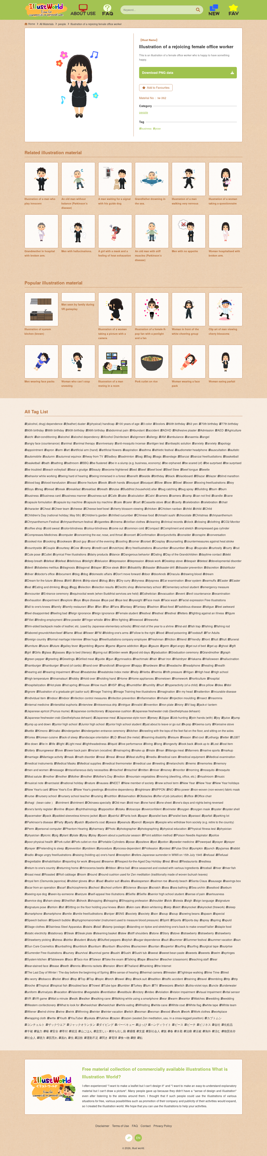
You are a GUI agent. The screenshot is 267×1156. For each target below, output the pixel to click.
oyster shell (232, 809)
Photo (112, 829)
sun (238, 940)
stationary (56, 933)
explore (67, 600)
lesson (187, 737)
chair (224, 502)
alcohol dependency (86, 437)
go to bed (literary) (80, 652)
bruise (115, 489)
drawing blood (192, 574)
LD (115, 737)
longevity (171, 744)
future (44, 646)
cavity (178, 502)
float (79, 633)
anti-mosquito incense (131, 443)
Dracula (174, 574)
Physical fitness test (203, 829)
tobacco (46, 979)
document (64, 574)
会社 (217, 1024)
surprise (227, 946)
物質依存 (230, 1031)
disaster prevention (190, 567)
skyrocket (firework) (212, 907)
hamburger (34, 665)
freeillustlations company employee (124, 639)
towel (120, 979)
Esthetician (149, 593)
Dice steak (112, 567)
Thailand (132, 966)
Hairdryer (181, 659)
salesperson (141, 881)
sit (62, 907)
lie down (32, 744)
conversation (217, 535)
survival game (100, 953)
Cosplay (159, 541)
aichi (30, 437)
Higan (190, 672)
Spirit (165, 920)
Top (82, 979)
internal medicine (38, 704)
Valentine (77, 992)
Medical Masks (66, 763)
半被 (30, 1031)
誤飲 (80, 1038)
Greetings (68, 659)
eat (29, 587)
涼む (217, 1031)
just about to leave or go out (162, 724)
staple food (224, 927)
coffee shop (34, 528)
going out (101, 652)
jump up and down (39, 724)
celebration (192, 502)
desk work (154, 561)
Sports (177, 920)
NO (171, 789)
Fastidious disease (189, 606)
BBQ (85, 463)
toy (130, 979)
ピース (179, 1024)
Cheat (46, 509)
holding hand (107, 678)
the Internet (164, 966)
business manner (75, 495)
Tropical (44, 985)
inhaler (163, 698)
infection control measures (90, 698)
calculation (137, 495)
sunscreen (140, 946)
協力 (39, 1031)
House (85, 685)
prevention (74, 848)
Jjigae (165, 718)
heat (76, 672)
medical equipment (192, 757)
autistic (234, 450)
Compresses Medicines (42, 535)
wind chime (47, 1011)
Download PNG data (157, 72)
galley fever (70, 646)
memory (221, 763)
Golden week (119, 652)
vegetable (93, 992)
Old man (120, 802)
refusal (210, 855)
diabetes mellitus (48, 567)
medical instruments (40, 763)
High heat (203, 672)
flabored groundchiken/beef (44, 633)
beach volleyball (55, 469)
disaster (150, 567)
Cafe (114, 495)
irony (180, 704)
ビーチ (191, 1024)
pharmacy (98, 829)
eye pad (109, 600)
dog (77, 574)
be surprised (214, 463)
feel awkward (225, 606)
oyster (217, 809)
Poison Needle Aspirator (192, 835)
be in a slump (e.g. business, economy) (136, 463)
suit (166, 940)
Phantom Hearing (76, 829)
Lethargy (213, 737)
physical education (174, 829)
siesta (179, 900)
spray (205, 920)
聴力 (42, 1038)
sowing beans (191, 913)
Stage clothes (36, 927)
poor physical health (40, 842)
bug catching (169, 489)
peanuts (125, 822)
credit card (101, 548)
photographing (149, 829)
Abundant (138, 430)
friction (171, 639)
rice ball (125, 868)
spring (217, 920)
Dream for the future (39, 580)
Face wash (170, 600)
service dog (34, 900)
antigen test (156, 443)
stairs (88, 927)
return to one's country (41, 868)
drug (105, 580)
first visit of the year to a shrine (154, 626)
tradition (155, 979)
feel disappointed (38, 613)
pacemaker (34, 815)
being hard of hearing (74, 476)
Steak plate (85, 933)
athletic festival (164, 450)
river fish (230, 868)
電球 (114, 1038)
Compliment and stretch (178, 528)
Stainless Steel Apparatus (65, 927)
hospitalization (36, 685)
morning (194, 770)
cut (237, 548)
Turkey (137, 985)
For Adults (213, 633)
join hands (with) (202, 718)
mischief (117, 770)
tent (121, 966)
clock (190, 522)
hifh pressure (173, 672)
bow (169, 482)
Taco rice (82, 959)
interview (87, 704)
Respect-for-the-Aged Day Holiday (139, 861)
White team (229, 1005)
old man (134, 802)
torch (110, 979)
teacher (154, 959)
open (71, 809)
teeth (66, 966)
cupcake (202, 548)
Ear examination (173, 580)
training (191, 979)
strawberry (190, 933)
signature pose (36, 907)
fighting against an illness (207, 613)
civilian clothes (135, 522)
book (104, 482)
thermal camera (152, 972)
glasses (60, 652)
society (132, 913)
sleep (231, 907)
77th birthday (230, 424)
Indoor (65, 698)
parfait (208, 815)
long (159, 744)
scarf (62, 887)
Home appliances (142, 678)
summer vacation (221, 940)
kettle (30, 731)
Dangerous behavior (136, 554)
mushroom (206, 776)
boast (72, 482)
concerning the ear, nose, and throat (100, 535)
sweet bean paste (173, 953)
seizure (82, 894)
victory (139, 992)
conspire (200, 535)
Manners (193, 750)
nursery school (47, 796)
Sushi (127, 953)
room (83, 874)
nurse (30, 796)
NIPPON (159, 789)
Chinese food (145, 515)
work (177, 1011)
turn (148, 985)
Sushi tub (141, 953)
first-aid (182, 626)
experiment (52, 600)
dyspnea (153, 580)
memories (206, 763)
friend (183, 639)
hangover (124, 665)
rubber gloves (78, 881)
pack (48, 815)
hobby (75, 678)
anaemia (193, 437)
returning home (68, 868)
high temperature (38, 678)
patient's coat (96, 822)
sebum (227, 887)
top (75, 979)
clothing (215, 522)
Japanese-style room (132, 718)
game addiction (129, 646)
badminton (127, 456)
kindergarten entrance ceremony (104, 731)
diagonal (84, 567)
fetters (184, 613)
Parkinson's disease (40, 822)
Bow (160, 482)
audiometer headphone (192, 450)
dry (113, 580)
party (70, 822)
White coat (178, 1005)
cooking (51, 541)
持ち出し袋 (118, 1031)
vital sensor (232, 992)
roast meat (34, 874)
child (188, 509)
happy (138, 665)
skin (122, 907)
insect (203, 698)
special (220, 913)
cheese (77, 509)
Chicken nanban (171, 509)
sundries (124, 946)
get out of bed (197, 646)
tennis (76, 966)
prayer (219, 842)
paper (144, 815)
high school (220, 672)
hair (154, 659)
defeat (50, 561)
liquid (113, 744)
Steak (70, 933)
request (95, 861)
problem (90, 848)
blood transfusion (55, 482)
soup (165, 913)
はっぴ (142, 1024)
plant (65, 835)
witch (130, 1011)
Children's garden (95, 515)
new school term (168, 783)
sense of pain (196, 894)
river (218, 868)
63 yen (193, 424)
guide (101, 659)
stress (58, 940)
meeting (160, 763)
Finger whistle (94, 620)
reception (124, 855)
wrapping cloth (36, 1018)
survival (83, 953)
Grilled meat (86, 659)
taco (70, 959)
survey (70, 953)
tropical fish (60, 985)
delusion (102, 561)
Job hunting (180, 718)
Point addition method (158, 835)
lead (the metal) (130, 737)
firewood (137, 620)
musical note (35, 783)
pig (56, 835)
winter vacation (113, 1011)
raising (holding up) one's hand (95, 855)
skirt (177, 907)
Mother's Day (104, 776)
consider (185, 535)
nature (91, 783)
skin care (134, 907)
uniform (32, 992)
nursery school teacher (75, 796)
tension (110, 966)
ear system (194, 580)
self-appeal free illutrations (107, 894)
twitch (180, 985)
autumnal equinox (69, 456)
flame (69, 633)
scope (144, 887)
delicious (75, 561)
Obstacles (145, 796)
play (84, 835)
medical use (143, 763)
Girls (38, 652)
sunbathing (64, 946)
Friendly (195, 639)
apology (225, 443)
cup (190, 548)
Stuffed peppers (110, 940)
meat (122, 757)
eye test (123, 600)
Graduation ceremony (185, 652)
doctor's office (46, 574)
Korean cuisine (48, 737)
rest (167, 861)
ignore (31, 691)
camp (188, 495)
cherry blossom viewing (128, 509)
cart (138, 502)
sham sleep (53, 900)
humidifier (135, 685)
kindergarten (72, 731)
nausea (103, 783)
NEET (116, 783)
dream (209, 574)
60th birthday (177, 424)
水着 (180, 1031)
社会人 (31, 1038)
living (149, 744)
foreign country (36, 639)
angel (205, 437)
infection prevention (123, 698)
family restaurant (75, 606)
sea (166, 887)
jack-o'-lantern (208, 704)
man (161, 750)
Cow (76, 548)
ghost (224, 646)
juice (227, 718)
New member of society (139, 783)
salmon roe (160, 881)
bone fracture (88, 482)
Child (208, 509)
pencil (138, 822)
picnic (47, 835)
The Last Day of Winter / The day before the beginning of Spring (68, 972)
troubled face (79, 985)
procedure (105, 848)
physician (225, 829)
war (164, 998)
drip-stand (91, 580)
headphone (192, 665)
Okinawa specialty (99, 802)
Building (202, 489)
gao (144, 646)
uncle (214, 985)
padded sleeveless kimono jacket (76, 815)
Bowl (178, 482)
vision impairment (183, 992)
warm (173, 998)
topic (101, 979)
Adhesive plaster (186, 430)
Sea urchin (198, 887)
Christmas (201, 515)
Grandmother (210, 652)
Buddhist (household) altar (140, 489)
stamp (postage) (115, 927)
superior (168, 946)
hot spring (71, 685)
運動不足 (92, 1038)
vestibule (126, 992)
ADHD (167, 430)
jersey (154, 718)
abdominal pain (118, 430)
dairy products (99, 554)
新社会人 (154, 1031)
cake (123, 495)
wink (71, 1011)
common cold (135, 528)
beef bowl (156, 469)
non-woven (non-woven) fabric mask (216, 789)
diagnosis (68, 567)
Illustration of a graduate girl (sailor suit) (64, 691)
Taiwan (96, 959)
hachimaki (141, 659)
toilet (58, 979)
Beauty (96, 469)
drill (69, 580)
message (58, 770)
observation (128, 796)
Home (123, 678)
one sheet (165, 802)
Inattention (203, 691)
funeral (234, 639)
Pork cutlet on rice (85, 842)
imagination (167, 691)
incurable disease (224, 691)
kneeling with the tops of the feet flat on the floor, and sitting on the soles (188, 731)
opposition (107, 809)
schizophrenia (78, 887)
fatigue (209, 606)
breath (104, 489)
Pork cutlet (63, 842)
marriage (33, 757)
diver (30, 574)
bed (134, 469)
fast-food (168, 606)
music (221, 776)
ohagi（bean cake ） (40, 802)
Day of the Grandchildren (181, 554)
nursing (98, 796)
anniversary (106, 443)
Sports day (192, 920)
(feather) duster (76, 424)
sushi (116, 953)
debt (228, 554)
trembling (217, 979)
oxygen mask (201, 809)
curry (229, 548)
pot (155, 842)
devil (30, 567)
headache (175, 665)
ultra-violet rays (198, 985)
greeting (53, 659)
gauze (155, 646)
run (93, 881)
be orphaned (173, 463)
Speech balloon (37, 920)
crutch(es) (118, 548)
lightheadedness (95, 744)
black (171, 476)
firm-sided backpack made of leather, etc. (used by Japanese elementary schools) (79, 626)
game (100, 646)
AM (163, 437)
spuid (228, 920)
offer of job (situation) (169, 796)
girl (29, 652)
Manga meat (176, 750)
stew (123, 933)
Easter (224, 580)
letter (226, 737)
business (146, 128)
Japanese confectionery (88, 711)
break (61, 489)
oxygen (184, 809)
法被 (198, 1031)
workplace (220, 1011)
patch (80, 822)
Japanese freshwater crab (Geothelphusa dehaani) (167, 711)
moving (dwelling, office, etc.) (177, 776)
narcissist (53, 783)
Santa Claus (199, 881)
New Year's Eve (62, 789)
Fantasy (141, 606)
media (153, 757)
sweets (192, 953)
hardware (151, 665)
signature (224, 900)
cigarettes (103, 522)
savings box (233, 881)
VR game (41, 998)
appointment (35, 450)
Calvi (151, 495)
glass (47, 652)
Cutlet (48, 554)
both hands (118, 482)
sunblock (81, 946)
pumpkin (197, 848)
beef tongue (190, 469)
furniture (32, 646)
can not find (202, 495)
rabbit (236, 848)
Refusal (223, 855)
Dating (157, 554)
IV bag (191, 704)
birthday (159, 476)
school (95, 887)
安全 (55, 1031)
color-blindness (73, 528)
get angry (179, 646)
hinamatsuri (60, 678)
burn (214, 489)
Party (60, 822)
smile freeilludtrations (89, 913)
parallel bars (159, 815)
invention (152, 704)
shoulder (157, 900)
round (93, 874)
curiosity (216, 548)
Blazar (200, 476)
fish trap (195, 626)
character (33, 509)
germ (166, 646)
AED (220, 430)
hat (163, 665)
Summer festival (196, 940)
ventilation (109, 992)
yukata (91, 1018)
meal (102, 757)
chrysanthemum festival (78, 522)
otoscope (134, 809)
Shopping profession (135, 900)
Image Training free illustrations (136, 691)
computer (67, 535)
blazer (212, 476)
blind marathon (229, 476)
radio (30, 855)
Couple (50, 548)
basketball (232, 456)
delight (89, 561)
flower (90, 633)
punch (211, 848)
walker (85, 998)
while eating (126, 1005)
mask (70, 757)
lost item (227, 744)
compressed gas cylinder (213, 528)
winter (96, 1011)
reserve (109, 861)
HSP (114, 685)
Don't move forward (128, 574)
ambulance (176, 437)
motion (120, 776)
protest (166, 848)
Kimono (43, 731)
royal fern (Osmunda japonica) (46, 881)
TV (156, 985)
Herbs (146, 672)
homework (181, 678)
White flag (194, 1005)
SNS (121, 913)
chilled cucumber (122, 515)
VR (29, 998)
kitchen (133, 731)
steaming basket (106, 933)
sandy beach (179, 881)
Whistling (144, 1005)
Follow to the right (143, 633)
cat (169, 502)
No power (183, 789)
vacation (61, 992)
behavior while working (42, 476)
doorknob (160, 574)
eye (78, 600)
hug (122, 685)
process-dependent (128, 848)
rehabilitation (52, 861)
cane (229, 495)
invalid (138, 704)
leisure (174, 737)
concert (131, 535)
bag (140, 456)
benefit (133, 476)
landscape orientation (95, 737)
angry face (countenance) (43, 443)
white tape (211, 1005)
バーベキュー (126, 1024)
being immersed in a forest (109, 476)
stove (176, 933)
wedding (213, 998)
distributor (229, 567)
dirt (124, 567)
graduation (160, 652)
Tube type (110, 985)
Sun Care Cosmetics (40, 946)
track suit (141, 979)
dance (116, 554)
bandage (171, 456)
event (181, 593)
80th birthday (35, 430)
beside (145, 476)
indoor (53, 698)
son (155, 913)
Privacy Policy (162, 1126)
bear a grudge (79, 469)
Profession (151, 848)
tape (142, 959)
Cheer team (61, 509)
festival (146, 613)
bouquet (134, 482)
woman (141, 1011)
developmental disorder (226, 561)
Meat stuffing (137, 757)
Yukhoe (104, 1018)
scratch (156, 887)
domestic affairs (102, 574)
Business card (51, 495)
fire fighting (121, 620)
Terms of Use (120, 1126)
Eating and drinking (47, 587)
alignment (139, 437)
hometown (164, 678)
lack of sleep (70, 737)
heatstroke (89, 672)
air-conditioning (47, 437)
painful (115, 815)
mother (49, 776)
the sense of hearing (125, 972)
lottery (31, 750)
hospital (214, 678)
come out (117, 528)
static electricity (37, 933)
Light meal (74, 744)
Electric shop (125, 587)
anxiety (199, 443)
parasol (196, 815)
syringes (229, 953)
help (136, 672)
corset (147, 541)
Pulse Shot (181, 848)
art (68, 450)
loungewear (46, 750)
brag (40, 489)
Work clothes (201, 1011)
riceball (207, 868)
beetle (206, 469)
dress (59, 580)
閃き (105, 1038)
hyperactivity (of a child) (182, 685)
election (85, 587)
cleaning (154, 522)
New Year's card (37, 789)
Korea (31, 737)
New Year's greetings (89, 789)
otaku (121, 809)
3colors (160, 424)
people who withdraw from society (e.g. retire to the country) (196, 822)
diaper (97, 567)
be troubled (34, 469)
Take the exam (114, 959)
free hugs (92, 639)
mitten (145, 770)
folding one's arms (116, 633)
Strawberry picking (39, 940)
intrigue (125, 704)
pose (158, 128)
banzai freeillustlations (207, 456)
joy (218, 718)
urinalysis (46, 992)
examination (222, 593)
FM (99, 633)
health (221, 665)
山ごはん (86, 1031)
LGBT (236, 737)
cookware (65, 541)
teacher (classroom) (175, 959)
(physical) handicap (101, 424)
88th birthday (55, 430)
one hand (149, 802)
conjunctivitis (167, 535)
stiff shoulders (139, 933)
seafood (214, 887)
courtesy (64, 548)
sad (101, 881)
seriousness (216, 894)
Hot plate (55, 685)
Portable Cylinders (113, 842)
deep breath (35, 561)
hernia (158, 672)
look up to (203, 744)
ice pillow (207, 685)
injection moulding (184, 698)
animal (67, 443)
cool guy (81, 541)
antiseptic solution (179, 443)
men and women (37, 770)
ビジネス (205, 1024)
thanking (147, 966)
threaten (171, 972)
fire (108, 620)
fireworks (152, 620)
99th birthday (96, 430)
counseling (176, 541)
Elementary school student (182, 587)
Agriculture (234, 430)
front (207, 639)
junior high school (65, 724)
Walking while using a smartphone (136, 998)
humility (150, 685)
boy (231, 482)
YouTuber (76, 1018)
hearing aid (34, 672)
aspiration (131, 450)
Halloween (212, 659)
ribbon (112, 868)
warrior (185, 998)
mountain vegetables (141, 776)
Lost (216, 744)
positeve (143, 842)
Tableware (57, 959)
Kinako (55, 731)
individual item (36, 698)
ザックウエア (57, 1024)
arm (60, 450)
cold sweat (53, 528)
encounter (33, 593)
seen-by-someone (62, 894)
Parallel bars (179, 815)
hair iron (166, 659)
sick (169, 900)
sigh (189, 900)
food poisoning (177, 633)
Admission (207, 430)
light (61, 744)
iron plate (167, 704)
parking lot (222, 815)
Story (165, 933)
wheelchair (90, 1005)
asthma (146, 450)
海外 (208, 1031)
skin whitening (153, 907)
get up (213, 646)
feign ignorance (81, 613)
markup (228, 750)
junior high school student (124, 724)
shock (83, 900)
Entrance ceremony (56, 593)
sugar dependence (148, 940)
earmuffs (210, 580)
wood (166, 1011)
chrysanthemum (222, 515)
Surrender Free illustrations (44, 953)
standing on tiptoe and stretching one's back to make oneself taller (171, 927)
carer (129, 502)
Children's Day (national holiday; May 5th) (54, 515)
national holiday (73, 783)
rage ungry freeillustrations (54, 855)
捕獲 (132, 1031)
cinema (117, 522)
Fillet (30, 620)
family (57, 606)
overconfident (152, 809)
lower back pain (76, 750)
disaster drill (167, 567)
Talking (131, 959)
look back (187, 744)
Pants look (130, 815)
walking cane (102, 998)
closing (201, 522)
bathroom (72, 463)
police (215, 835)
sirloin (54, 907)
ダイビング (106, 1024)
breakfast (74, 489)
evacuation (167, 593)
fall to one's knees (38, 606)
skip (168, 907)
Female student (128, 613)
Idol (228, 685)
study (93, 940)
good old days (141, 652)
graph (226, 652)
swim (216, 953)
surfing (181, 946)
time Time (213, 972)
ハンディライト (161, 1024)
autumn (50, 456)
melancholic (176, 763)
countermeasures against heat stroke (210, 541)
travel (203, 979)
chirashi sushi (166, 515)
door (147, 574)
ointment (63, 802)
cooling (123, 541)
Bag (148, 456)
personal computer (50, 829)
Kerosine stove (224, 724)
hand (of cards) (72, 665)
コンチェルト (35, 1024)
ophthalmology (87, 809)
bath (47, 463)
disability (135, 567)
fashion (154, 606)
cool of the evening (102, 541)
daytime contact (211, 554)
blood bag (33, 482)
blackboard (185, 476)
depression (119, 561)
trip (228, 979)
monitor (180, 770)
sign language (205, 900)
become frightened (116, 469)
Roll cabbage (67, 874)
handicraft (108, 665)
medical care (168, 757)
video (150, 992)
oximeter (170, 809)
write (53, 1018)
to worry (32, 979)
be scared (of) (193, 463)
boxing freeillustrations (211, 482)
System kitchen (37, 959)
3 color (147, 424)
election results (104, 587)
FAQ (135, 1126)
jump (237, 718)
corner (135, 541)
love (60, 750)
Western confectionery (41, 1005)
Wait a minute (59, 998)
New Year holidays (227, 783)
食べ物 (125, 1038)
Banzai (184, 456)
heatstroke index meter (114, 672)
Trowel (95, 985)
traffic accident (173, 979)
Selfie (131, 894)
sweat (154, 953)
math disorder (86, 757)
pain (104, 815)
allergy (153, 437)
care (119, 502)
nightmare (143, 789)
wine (61, 1011)
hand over (91, 665)
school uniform (112, 887)
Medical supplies (90, 763)
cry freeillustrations (140, 548)
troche (31, 985)
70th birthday (209, 424)
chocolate (185, 515)
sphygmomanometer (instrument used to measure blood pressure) (116, 920)
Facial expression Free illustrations (203, 600)
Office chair (204, 796)
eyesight (136, 600)
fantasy (127, 606)
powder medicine (183, 842)
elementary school (149, 587)
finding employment (49, 620)
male (152, 750)
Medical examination (222, 757)
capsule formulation (39, 502)
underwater (229, 985)
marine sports (211, 750)
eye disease (92, 600)
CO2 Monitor (232, 522)
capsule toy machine (69, 502)
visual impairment (210, 992)
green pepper (35, 659)
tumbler (125, 985)
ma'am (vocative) (101, 750)
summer (177, 940)
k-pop (187, 724)
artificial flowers (112, 450)
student (81, 940)
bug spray (187, 489)
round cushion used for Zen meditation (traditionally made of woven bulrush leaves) (154, 874)
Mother (74, 776)
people (143, 112)
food (161, 633)
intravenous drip (106, 704)
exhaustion (34, 600)
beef (143, 469)
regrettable (34, 861)
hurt (161, 685)
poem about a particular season (120, 835)
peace (112, 822)
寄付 (65, 1031)
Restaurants (189, 861)
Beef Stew (172, 469)
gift (234, 646)
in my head (186, 691)
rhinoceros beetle (93, 868)
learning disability (155, 737)
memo (192, 763)
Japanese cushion (119, 711)
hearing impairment (57, 672)
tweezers (167, 985)
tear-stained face (37, 966)
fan (92, 606)
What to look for (69, 1005)
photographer (127, 829)
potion (164, 842)
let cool (199, 737)
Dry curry (124, 580)
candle (218, 495)
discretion (212, 567)
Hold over (89, 678)
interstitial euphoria (65, 704)
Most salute (34, 776)
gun (110, 659)
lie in (45, 744)
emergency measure (216, 587)
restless (206, 861)
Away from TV (94, 456)
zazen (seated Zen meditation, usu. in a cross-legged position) (163, 1018)
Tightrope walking (191, 972)
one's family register (40, 809)
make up (139, 750)
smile (68, 913)
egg (65, 587)
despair (191, 561)
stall (98, 927)
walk (75, 998)
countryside (34, 548)
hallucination (231, 659)
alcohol (65, 437)
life (53, 744)
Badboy (112, 456)
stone (155, 933)
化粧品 (228, 1024)
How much (100, 685)
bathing (58, 463)
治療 (189, 1031)
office (190, 796)
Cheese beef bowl (97, 509)
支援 (142, 1031)
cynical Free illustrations (70, 554)
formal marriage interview (66, 639)
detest (203, 561)
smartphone (34, 913)
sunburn (96, 946)
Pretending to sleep (51, 848)
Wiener (31, 1011)
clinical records (173, 522)
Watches (199, 998)
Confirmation (147, 535)
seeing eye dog (37, 894)
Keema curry (203, 724)
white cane (160, 1005)
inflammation (147, 698)
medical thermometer (118, 763)
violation (163, 992)
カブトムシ (214, 1018)
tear (214, 959)
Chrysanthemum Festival (43, 522)
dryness (139, 580)
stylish (128, 940)
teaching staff (200, 959)
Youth (63, 1018)
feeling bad (60, 613)
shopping (96, 900)
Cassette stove (153, 502)
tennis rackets (93, 966)
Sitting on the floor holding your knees (92, 907)
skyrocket (190, 907)
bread (50, 489)
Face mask (153, 600)
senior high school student (167, 894)
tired (226, 972)
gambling (88, 646)
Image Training (102, 691)
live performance (131, 744)
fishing (208, 626)
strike (69, 940)
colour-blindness (97, 528)
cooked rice (34, 541)
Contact (146, 1126)
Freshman (157, 639)
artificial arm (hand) (85, 450)
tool (66, 979)
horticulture (198, 678)
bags (158, 456)
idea (220, 685)
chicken (152, 509)
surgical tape (210, 946)
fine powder (73, 620)
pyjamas (223, 848)
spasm (207, 913)
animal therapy (85, 443)
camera (163, 495)
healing (208, 665)
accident (153, 430)
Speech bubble (61, 920)
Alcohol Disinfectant (116, 437)
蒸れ (64, 1038)
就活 (74, 1031)
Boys (30, 489)
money (167, 770)
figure (231, 613)
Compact (153, 528)
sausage (216, 881)
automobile (34, 456)
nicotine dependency (120, 789)
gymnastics (124, 659)
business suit (98, 495)
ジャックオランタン (82, 1024)
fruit (215, 639)
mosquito (209, 770)
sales (126, 881)
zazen (116, 1018)
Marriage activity (52, 757)
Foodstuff (197, 633)
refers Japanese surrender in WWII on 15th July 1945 (168, 855)
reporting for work (76, 861)
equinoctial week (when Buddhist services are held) (105, 593)
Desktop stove (173, 561)
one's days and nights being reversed (199, 802)
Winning (83, 1011)
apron (50, 450)
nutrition (112, 796)
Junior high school (93, 724)
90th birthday (76, 430)
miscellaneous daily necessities (88, 770)
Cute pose (33, 554)
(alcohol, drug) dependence (44, 424)
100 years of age (128, 424)
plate (75, 835)
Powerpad (204, 842)
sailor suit (113, 881)
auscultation (218, 450)
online (60, 809)
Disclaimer (102, 1126)
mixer (155, 770)
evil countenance (200, 593)
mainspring (123, 750)
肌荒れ (53, 1038)
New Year (188, 783)
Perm (30, 829)
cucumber (162, 548)
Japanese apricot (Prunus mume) (48, 711)
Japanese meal (106, 718)
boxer (189, 482)
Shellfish (69, 900)
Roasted (49, 874)
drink (78, 580)
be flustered (99, 463)
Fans (116, 606)
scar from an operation (41, 887)
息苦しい (102, 1031)
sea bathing (180, 887)
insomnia (216, 698)
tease (55, 966)
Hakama (195, 659)
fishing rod (223, 626)
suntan (155, 946)
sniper (110, 913)
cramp (87, 548)
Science (131, 887)
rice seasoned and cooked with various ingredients (166, 868)
